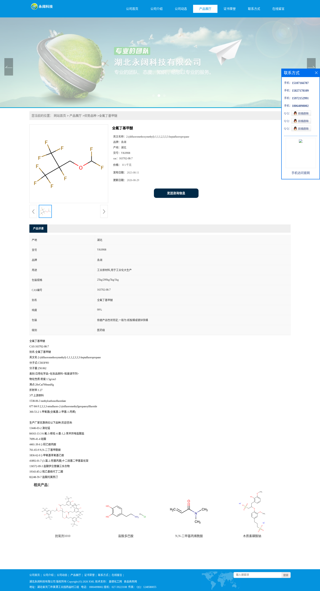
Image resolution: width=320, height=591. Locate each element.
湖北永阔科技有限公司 (42, 581)
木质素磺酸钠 (252, 536)
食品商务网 (130, 581)
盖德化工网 (115, 581)
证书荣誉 (230, 8)
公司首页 (132, 8)
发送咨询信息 (176, 193)
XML (91, 581)
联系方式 (254, 8)
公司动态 (181, 8)
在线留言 (278, 8)
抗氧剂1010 (62, 536)
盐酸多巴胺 (125, 536)
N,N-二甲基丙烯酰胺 (189, 536)
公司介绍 (156, 8)
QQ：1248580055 (146, 587)
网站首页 (60, 115)
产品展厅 (205, 8)
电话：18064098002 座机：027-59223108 (104, 587)
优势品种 (90, 115)
